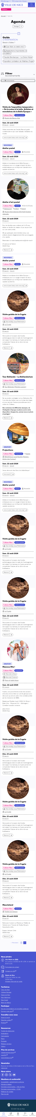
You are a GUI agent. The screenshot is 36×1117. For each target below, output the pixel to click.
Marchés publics (6, 1020)
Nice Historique (5, 997)
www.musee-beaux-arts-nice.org (16, 137)
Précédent (15, 942)
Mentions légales (6, 1084)
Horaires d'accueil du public (13, 981)
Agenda (4, 1115)
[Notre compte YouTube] (14, 1076)
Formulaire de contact (12, 967)
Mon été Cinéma (11, 677)
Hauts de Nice (5, 995)
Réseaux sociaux (6, 1044)
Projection (18, 454)
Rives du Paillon (6, 1002)
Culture (4, 9)
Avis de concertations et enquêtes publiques (15, 1009)
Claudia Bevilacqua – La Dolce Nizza (17, 57)
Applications (4, 1033)
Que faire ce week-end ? (15, 47)
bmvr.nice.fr (9, 474)
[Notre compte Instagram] (6, 1076)
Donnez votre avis (7, 1011)
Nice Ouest (4, 1000)
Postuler (4, 1022)
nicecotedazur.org (7, 1057)
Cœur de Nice (5, 989)
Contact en (10, 971)
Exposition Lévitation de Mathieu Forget (18, 61)
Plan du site (5, 1094)
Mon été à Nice (10, 674)
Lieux (18, 1115)
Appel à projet (5, 1017)
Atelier (17, 152)
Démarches (11, 1115)
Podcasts (4, 1041)
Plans (2, 1038)
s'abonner (4, 1068)
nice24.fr (4, 1055)
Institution (25, 1115)
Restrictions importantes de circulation (15, 52)
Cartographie (5, 1036)
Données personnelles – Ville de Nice (13, 1087)
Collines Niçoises (6, 992)
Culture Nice (7, 115)
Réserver (8, 250)
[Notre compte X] (10, 1076)
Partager (16, 26)
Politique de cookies (7, 1091)
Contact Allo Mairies (20, 1)
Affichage (6, 1)
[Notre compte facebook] (2, 1076)
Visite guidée (19, 115)
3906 (16, 959)
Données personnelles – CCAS (11, 1089)
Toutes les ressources (7, 1031)
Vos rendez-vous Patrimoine (15, 321)
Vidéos (3, 1046)
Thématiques (32, 1115)
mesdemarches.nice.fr (8, 1052)
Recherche (31, 6)
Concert (18, 909)
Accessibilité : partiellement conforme (12, 1082)
